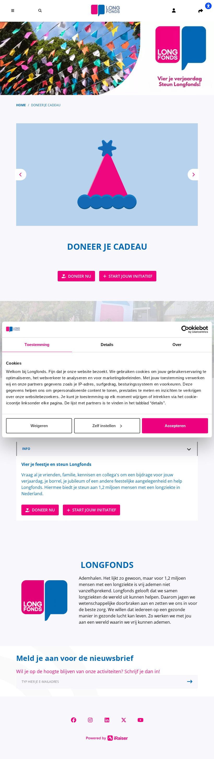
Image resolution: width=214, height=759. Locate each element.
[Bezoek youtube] (140, 720)
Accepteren (175, 425)
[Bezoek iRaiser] (107, 737)
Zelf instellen (104, 425)
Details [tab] (107, 344)
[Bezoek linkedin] (107, 720)
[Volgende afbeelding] (193, 174)
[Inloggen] (174, 10)
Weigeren (39, 425)
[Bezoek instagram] (90, 720)
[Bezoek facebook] (73, 720)
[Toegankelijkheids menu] (208, 6)
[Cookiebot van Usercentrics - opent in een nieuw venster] (185, 329)
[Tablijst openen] (189, 449)
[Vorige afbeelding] (20, 174)
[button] (13, 10)
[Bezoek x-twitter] (123, 720)
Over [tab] (177, 344)
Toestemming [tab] (37, 344)
